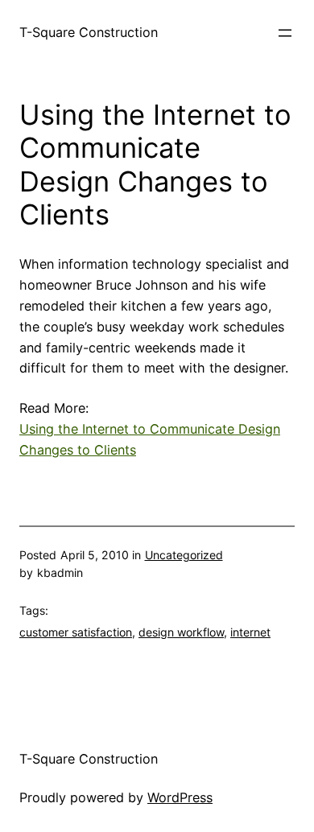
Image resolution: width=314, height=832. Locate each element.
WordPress (180, 797)
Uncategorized (184, 555)
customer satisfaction (75, 632)
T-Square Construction (88, 32)
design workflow (181, 632)
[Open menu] (285, 33)
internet (250, 632)
